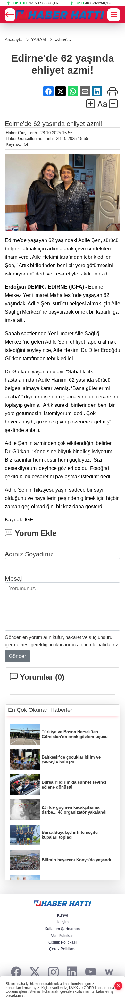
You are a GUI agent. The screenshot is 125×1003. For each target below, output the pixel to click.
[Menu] (113, 14)
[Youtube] (90, 972)
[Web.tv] (109, 972)
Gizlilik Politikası (62, 942)
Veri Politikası (62, 935)
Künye (62, 915)
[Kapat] (118, 985)
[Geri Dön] (10, 14)
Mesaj (13, 578)
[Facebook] (16, 972)
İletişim (62, 922)
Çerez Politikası (62, 949)
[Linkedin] (72, 972)
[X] (35, 972)
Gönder (17, 656)
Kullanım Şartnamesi (63, 929)
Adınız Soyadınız (29, 554)
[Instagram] (53, 972)
